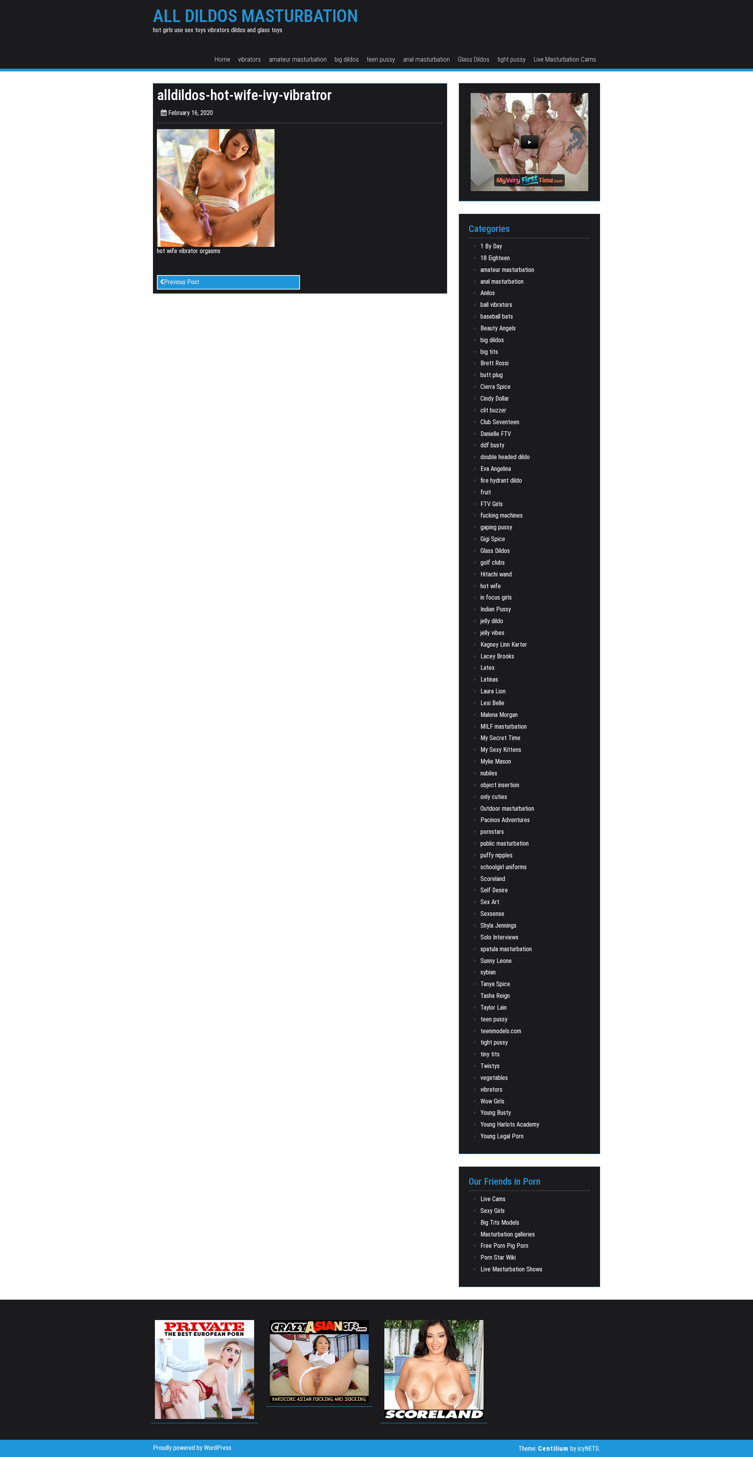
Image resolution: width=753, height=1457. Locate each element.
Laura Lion (493, 691)
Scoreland (492, 879)
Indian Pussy (495, 609)
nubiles (488, 773)
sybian (488, 972)
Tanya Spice (495, 984)
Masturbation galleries (507, 1234)
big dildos (347, 59)
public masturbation (504, 843)
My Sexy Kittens (500, 749)
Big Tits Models (499, 1222)
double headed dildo (505, 457)
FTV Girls (491, 504)
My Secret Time (500, 738)
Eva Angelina (495, 468)
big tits (489, 352)
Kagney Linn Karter (503, 644)
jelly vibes (492, 632)
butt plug (491, 375)
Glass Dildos (473, 59)
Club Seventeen (499, 422)
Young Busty (495, 1112)
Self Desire (494, 890)
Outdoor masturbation (507, 808)
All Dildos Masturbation (255, 16)
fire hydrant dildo (501, 480)
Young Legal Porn (502, 1136)
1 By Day (491, 246)
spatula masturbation (506, 949)
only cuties (493, 797)
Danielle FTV (495, 434)
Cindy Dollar (494, 398)
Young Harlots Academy (509, 1124)
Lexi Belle (492, 703)
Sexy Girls (492, 1210)
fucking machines (501, 515)
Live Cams (493, 1199)
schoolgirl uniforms (503, 867)
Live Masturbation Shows (511, 1269)
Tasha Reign (495, 995)
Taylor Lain (493, 1007)
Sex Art (489, 902)
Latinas (489, 679)
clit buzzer (493, 410)
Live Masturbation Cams (565, 59)
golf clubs (492, 562)
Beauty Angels (498, 328)
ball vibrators (496, 304)
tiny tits (490, 1054)
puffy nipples (496, 855)
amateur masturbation (298, 59)
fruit (485, 492)
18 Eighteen (495, 258)
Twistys (490, 1066)
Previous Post (181, 282)
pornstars (492, 831)
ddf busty (492, 445)
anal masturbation (426, 59)
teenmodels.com (500, 1031)
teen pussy (381, 59)
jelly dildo (491, 621)
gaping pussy (496, 527)
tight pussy (511, 59)
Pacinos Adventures (505, 820)
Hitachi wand (496, 574)
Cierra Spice (495, 386)
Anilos (487, 293)
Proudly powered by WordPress (192, 1448)
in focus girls (496, 597)
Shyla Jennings (498, 925)
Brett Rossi (494, 363)
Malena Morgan (499, 714)
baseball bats (496, 316)
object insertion (499, 785)
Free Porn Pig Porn (504, 1245)
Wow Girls (492, 1101)
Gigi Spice (492, 539)
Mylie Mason (495, 761)
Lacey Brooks (497, 656)
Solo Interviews (499, 937)
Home (222, 59)
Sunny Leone (496, 961)
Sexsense (492, 913)
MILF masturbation (503, 726)
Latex (487, 667)
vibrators (249, 59)
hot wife (490, 586)
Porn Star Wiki (498, 1257)
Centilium (553, 1448)
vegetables (494, 1077)
